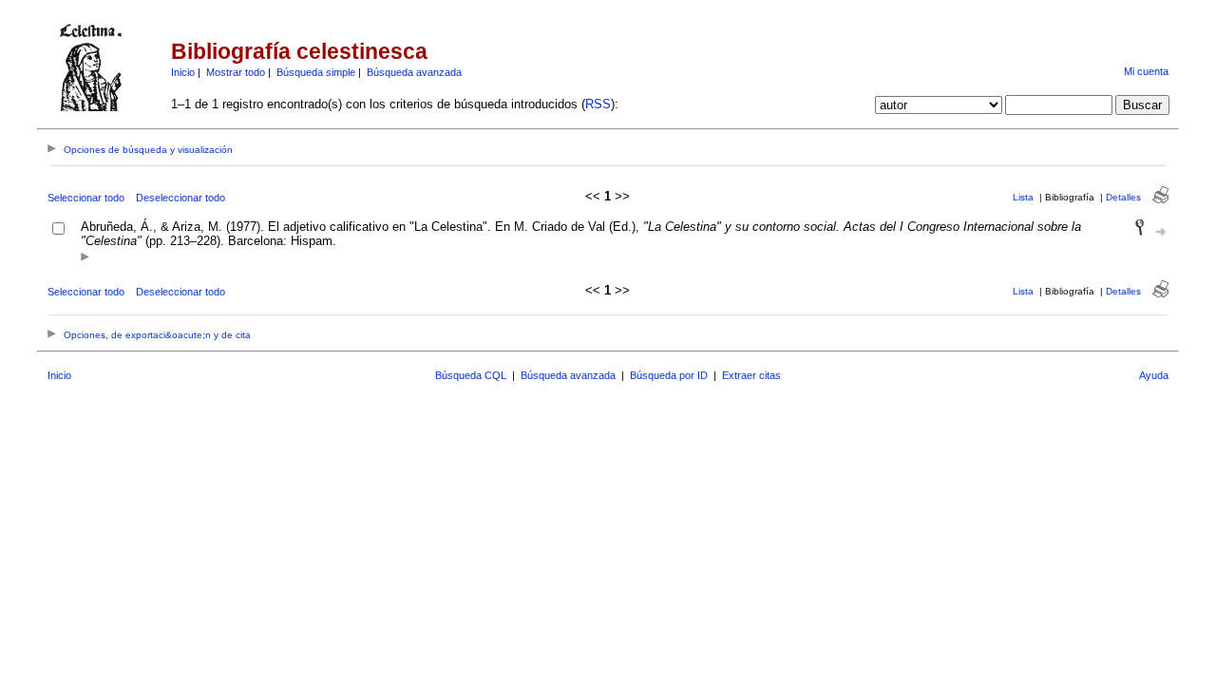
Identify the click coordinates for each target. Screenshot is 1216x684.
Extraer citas (751, 375)
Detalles (1123, 197)
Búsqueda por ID (669, 375)
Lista (1023, 197)
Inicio (183, 72)
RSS (598, 104)
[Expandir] (85, 258)
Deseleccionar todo (180, 197)
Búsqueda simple (315, 72)
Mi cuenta (1146, 71)
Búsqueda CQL (470, 375)
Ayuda (1153, 375)
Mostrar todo (235, 72)
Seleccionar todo (86, 197)
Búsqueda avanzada (414, 72)
